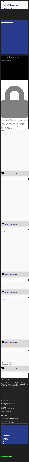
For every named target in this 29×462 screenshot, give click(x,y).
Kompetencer (8, 35)
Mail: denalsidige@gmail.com (10, 5)
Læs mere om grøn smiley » (8, 408)
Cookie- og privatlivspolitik (7, 422)
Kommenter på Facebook (10, 173)
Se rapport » (4, 407)
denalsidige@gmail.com (6, 421)
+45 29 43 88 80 (6, 420)
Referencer (7, 39)
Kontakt (6, 44)
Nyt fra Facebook (7, 8)
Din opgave (7, 48)
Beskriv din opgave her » (6, 362)
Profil (4, 7)
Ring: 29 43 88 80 (7, 4)
